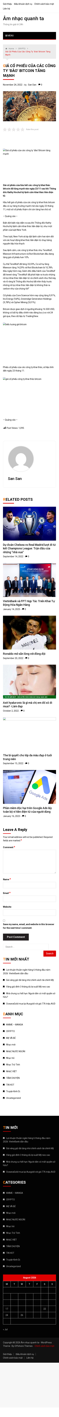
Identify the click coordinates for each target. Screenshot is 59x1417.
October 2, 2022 (11, 711)
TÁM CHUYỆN (13, 1078)
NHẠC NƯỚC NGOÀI (15, 1051)
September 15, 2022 (13, 763)
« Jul (5, 1329)
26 (22, 1315)
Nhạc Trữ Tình (13, 1064)
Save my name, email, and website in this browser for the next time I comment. (28, 926)
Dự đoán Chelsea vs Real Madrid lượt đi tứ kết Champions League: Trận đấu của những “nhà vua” (29, 548)
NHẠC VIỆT (11, 1071)
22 (44, 1309)
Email (7, 893)
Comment (9, 847)
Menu (10, 35)
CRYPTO (10, 1031)
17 (7, 1309)
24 (7, 1315)
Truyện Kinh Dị (13, 1091)
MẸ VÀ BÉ (11, 1038)
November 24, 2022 (12, 84)
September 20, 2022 (13, 658)
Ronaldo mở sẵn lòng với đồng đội (24, 653)
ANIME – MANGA (14, 1024)
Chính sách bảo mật (44, 4)
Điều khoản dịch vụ (23, 4)
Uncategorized (13, 1098)
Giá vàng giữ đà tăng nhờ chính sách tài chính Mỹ (30, 980)
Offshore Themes (24, 1346)
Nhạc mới (10, 1044)
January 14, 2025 (11, 609)
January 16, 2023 (11, 816)
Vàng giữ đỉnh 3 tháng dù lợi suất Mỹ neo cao (28, 986)
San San (32, 84)
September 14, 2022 (13, 556)
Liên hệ (6, 8)
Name (7, 879)
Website (7, 907)
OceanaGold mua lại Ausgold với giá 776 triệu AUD (30, 1003)
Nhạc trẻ (10, 1058)
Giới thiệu (7, 4)
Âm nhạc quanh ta (23, 18)
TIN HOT (10, 1084)
